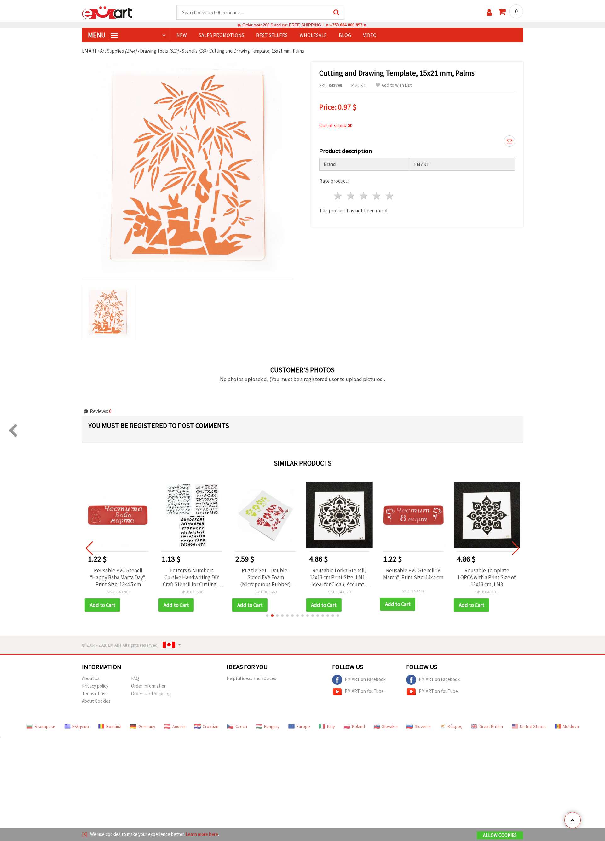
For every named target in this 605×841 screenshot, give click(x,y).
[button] (267, 615)
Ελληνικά (80, 726)
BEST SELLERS (272, 35)
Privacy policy (95, 686)
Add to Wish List (397, 85)
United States (533, 726)
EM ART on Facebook (365, 679)
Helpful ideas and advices (251, 678)
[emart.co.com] (107, 12)
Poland (358, 726)
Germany (146, 726)
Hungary (271, 726)
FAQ (135, 678)
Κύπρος (455, 726)
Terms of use (95, 693)
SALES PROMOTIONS (221, 35)
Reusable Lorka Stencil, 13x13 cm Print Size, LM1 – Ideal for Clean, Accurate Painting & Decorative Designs (339, 577)
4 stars (376, 195)
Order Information (149, 686)
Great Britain (491, 726)
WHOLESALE (313, 35)
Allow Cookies (500, 835)
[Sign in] (489, 12)
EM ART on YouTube (364, 691)
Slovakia (390, 726)
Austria (179, 726)
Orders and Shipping (151, 693)
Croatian (210, 726)
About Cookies (96, 701)
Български (45, 726)
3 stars (364, 195)
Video (370, 35)
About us (91, 678)
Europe (303, 726)
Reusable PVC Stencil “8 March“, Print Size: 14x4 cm (413, 574)
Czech (241, 726)
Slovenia (423, 726)
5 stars (389, 195)
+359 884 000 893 (346, 25)
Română (113, 726)
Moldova (571, 726)
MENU (97, 35)
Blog (345, 35)
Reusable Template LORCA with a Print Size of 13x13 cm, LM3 (487, 577)
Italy (331, 726)
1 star (338, 195)
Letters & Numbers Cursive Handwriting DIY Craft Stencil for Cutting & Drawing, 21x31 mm (192, 577)
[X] (84, 834)
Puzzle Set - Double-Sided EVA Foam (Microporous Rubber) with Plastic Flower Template (265, 577)
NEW (181, 35)
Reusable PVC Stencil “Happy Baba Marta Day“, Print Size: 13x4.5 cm (118, 577)
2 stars (351, 195)
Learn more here (202, 834)
